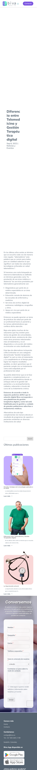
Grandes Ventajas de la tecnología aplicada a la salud (18, 487)
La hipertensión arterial (11, 586)
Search (30, 439)
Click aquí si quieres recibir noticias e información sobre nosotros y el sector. (18, 689)
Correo (10, 643)
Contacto (28, 3)
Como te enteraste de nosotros (18, 660)
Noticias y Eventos (11, 147)
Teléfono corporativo (15, 651)
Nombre (11, 627)
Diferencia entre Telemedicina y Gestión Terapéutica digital (16, 537)
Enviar (11, 700)
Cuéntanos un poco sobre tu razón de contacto (18, 670)
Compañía (12, 635)
